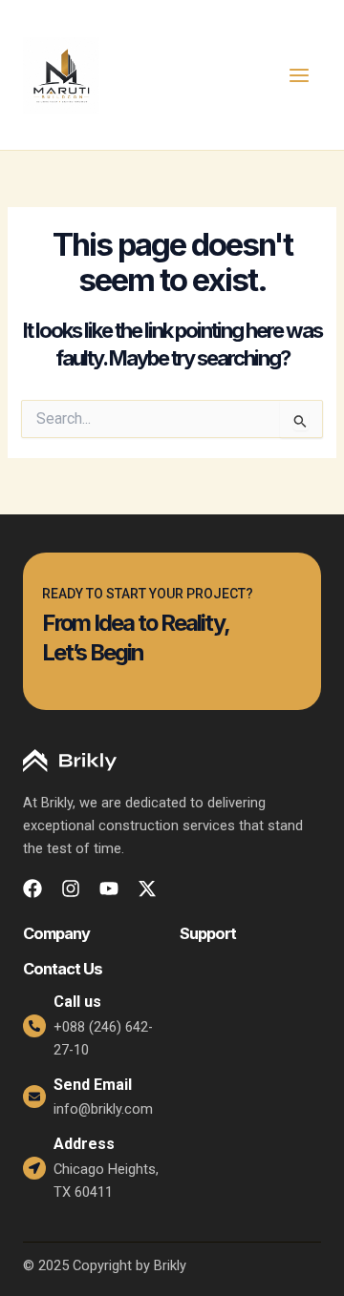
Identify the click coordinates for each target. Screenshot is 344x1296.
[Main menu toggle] (299, 75)
